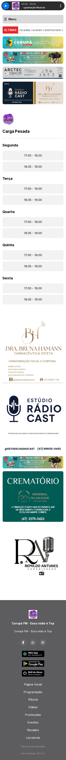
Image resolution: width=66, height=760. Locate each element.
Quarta (8, 211)
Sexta (7, 278)
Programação (33, 692)
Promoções (33, 715)
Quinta (8, 245)
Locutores (33, 737)
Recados (33, 730)
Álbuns (33, 699)
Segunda (10, 145)
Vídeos (32, 707)
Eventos (33, 722)
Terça (7, 178)
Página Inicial (33, 684)
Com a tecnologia (28, 753)
